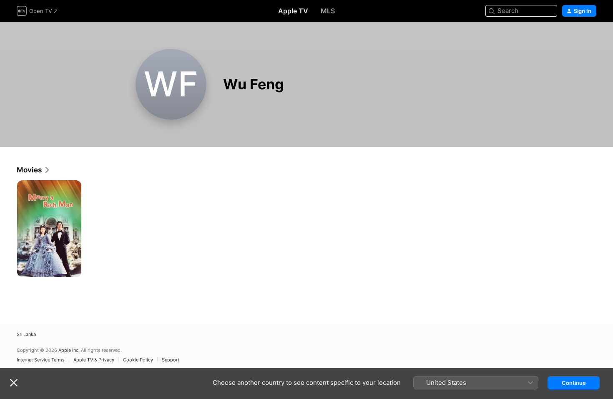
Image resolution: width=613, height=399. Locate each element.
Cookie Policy (138, 360)
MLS (328, 11)
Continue (574, 382)
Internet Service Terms (41, 360)
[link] (33, 169)
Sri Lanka (26, 334)
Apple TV (293, 11)
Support (170, 360)
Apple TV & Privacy (93, 360)
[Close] (14, 382)
